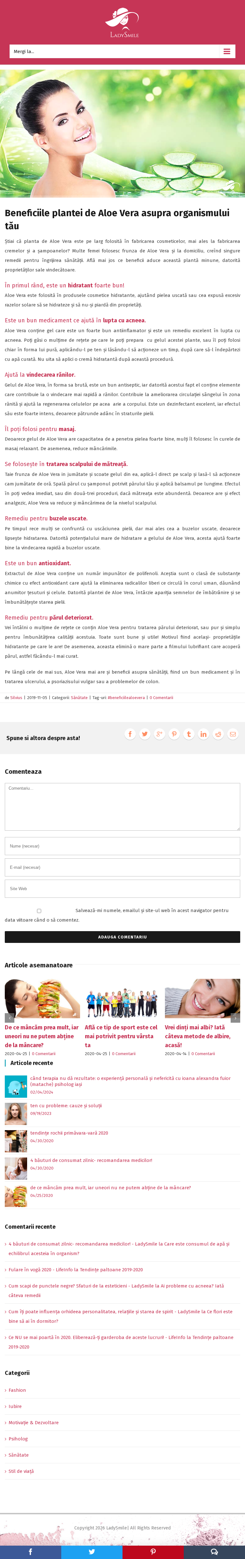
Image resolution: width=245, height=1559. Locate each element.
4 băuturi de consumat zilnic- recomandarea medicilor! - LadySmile (83, 1244)
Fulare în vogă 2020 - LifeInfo (41, 1270)
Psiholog (18, 1439)
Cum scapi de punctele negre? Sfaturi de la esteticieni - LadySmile (81, 1286)
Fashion (17, 1390)
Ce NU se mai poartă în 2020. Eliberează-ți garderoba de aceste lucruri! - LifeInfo (97, 1337)
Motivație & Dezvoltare (34, 1422)
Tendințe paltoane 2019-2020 (111, 1270)
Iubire (15, 1406)
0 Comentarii (161, 697)
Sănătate (79, 697)
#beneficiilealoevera (126, 697)
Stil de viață (21, 1471)
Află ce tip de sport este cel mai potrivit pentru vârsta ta (92, 1036)
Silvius (16, 697)
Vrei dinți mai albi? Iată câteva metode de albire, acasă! (169, 1036)
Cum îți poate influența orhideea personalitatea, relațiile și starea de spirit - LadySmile (104, 1312)
